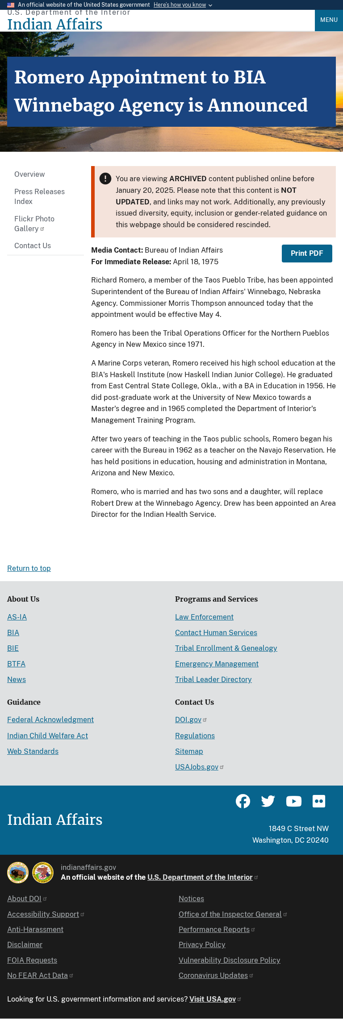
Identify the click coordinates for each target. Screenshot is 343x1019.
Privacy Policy (202, 944)
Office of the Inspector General (230, 914)
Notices (191, 898)
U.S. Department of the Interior (200, 877)
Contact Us (32, 245)
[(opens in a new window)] (18, 872)
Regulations (195, 736)
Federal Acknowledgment (50, 719)
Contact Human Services (216, 632)
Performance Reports (214, 929)
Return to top (29, 568)
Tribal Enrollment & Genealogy (226, 648)
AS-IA (17, 617)
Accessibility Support (43, 914)
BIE (13, 648)
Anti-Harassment (35, 929)
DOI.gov (188, 719)
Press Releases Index (39, 196)
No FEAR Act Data (37, 975)
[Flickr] (318, 805)
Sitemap (189, 751)
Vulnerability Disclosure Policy (229, 960)
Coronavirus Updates (213, 975)
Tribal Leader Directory (213, 679)
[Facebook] (243, 805)
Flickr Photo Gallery (34, 224)
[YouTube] (293, 805)
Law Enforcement (204, 617)
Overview (29, 174)
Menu (329, 20)
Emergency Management (217, 664)
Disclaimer (24, 944)
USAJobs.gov (196, 767)
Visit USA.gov (212, 999)
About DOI (24, 898)
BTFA (16, 664)
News (16, 679)
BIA (13, 632)
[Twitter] (268, 805)
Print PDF (307, 253)
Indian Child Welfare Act (47, 736)
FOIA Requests (32, 960)
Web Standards (33, 751)
